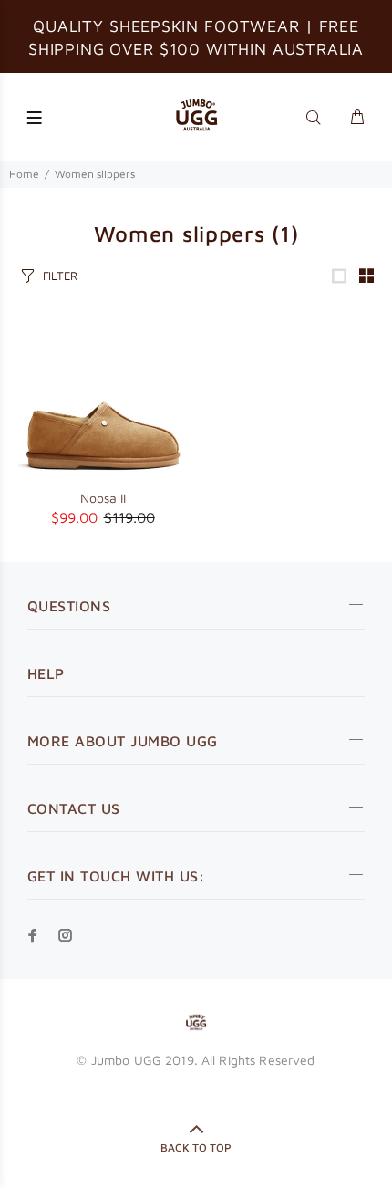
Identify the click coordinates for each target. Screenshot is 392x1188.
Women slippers (95, 174)
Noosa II (103, 497)
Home (24, 174)
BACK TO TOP (196, 1147)
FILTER (60, 275)
